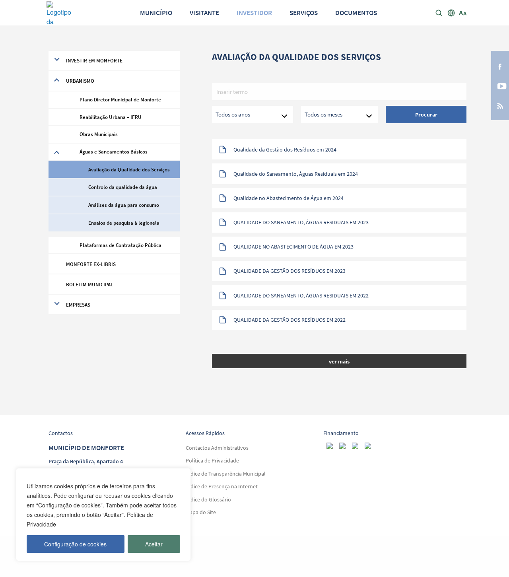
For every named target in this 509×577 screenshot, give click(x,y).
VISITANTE (204, 13)
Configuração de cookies (75, 544)
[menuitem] (156, 13)
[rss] (500, 105)
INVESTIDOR (254, 13)
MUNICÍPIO (156, 13)
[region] (103, 514)
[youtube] (500, 85)
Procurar (426, 114)
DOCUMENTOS (356, 13)
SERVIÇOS (303, 13)
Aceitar (154, 544)
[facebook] (500, 66)
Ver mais (339, 361)
